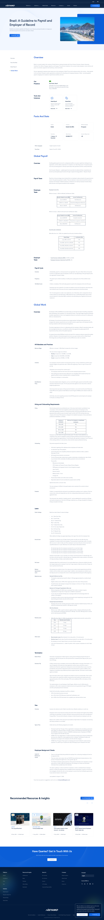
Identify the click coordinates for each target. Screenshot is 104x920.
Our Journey (44, 875)
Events (68, 5)
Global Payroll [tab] (13, 66)
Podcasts (24, 881)
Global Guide (45, 5)
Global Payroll (5, 891)
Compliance (5, 878)
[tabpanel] (20, 825)
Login (93, 1)
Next (91, 803)
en (97, 1)
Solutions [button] (36, 5)
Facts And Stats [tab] (13, 62)
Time (4, 881)
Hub (4, 884)
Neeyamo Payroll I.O (7, 894)
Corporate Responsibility (47, 887)
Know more (53, 108)
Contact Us (95, 5)
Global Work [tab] (14, 70)
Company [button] (61, 5)
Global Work (5, 900)
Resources (53, 5)
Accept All (94, 914)
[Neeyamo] (10, 5)
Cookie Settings (82, 914)
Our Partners (44, 878)
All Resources (25, 875)
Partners (75, 5)
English (83, 875)
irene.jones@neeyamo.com (64, 780)
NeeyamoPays (5, 897)
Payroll (4, 875)
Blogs (24, 878)
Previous (87, 803)
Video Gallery (25, 884)
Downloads (25, 887)
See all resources (86, 798)
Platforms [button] (28, 5)
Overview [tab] (12, 58)
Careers (43, 881)
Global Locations (65, 875)
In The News (44, 884)
